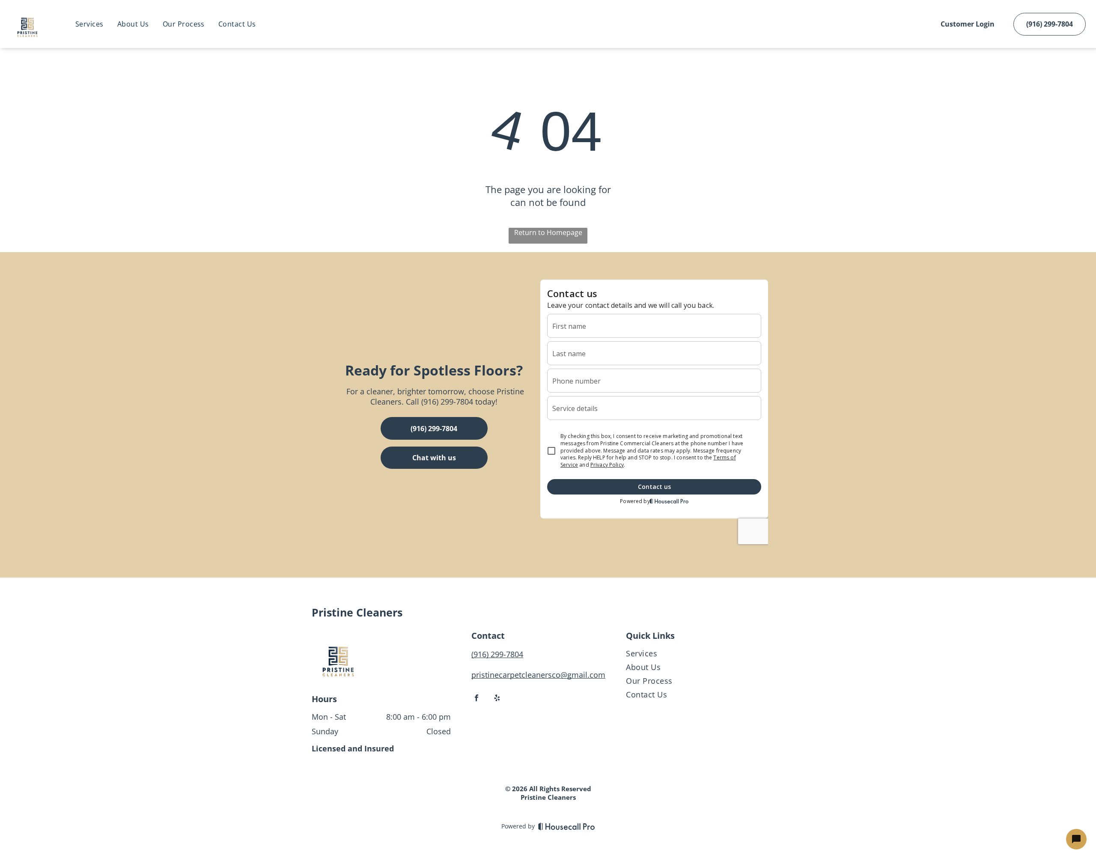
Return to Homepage (548, 232)
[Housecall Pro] (566, 826)
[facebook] (476, 699)
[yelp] (497, 699)
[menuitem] (89, 24)
